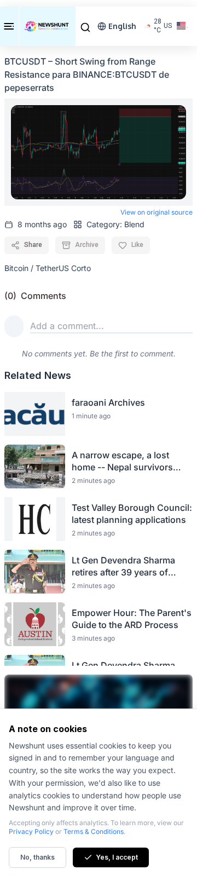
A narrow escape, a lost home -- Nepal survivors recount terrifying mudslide (128, 461)
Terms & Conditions (93, 831)
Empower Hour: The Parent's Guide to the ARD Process (132, 618)
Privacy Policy (31, 831)
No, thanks (37, 857)
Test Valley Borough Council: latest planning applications (132, 513)
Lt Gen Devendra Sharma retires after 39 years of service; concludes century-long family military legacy (130, 566)
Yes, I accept (117, 857)
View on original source (156, 212)
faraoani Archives (108, 402)
